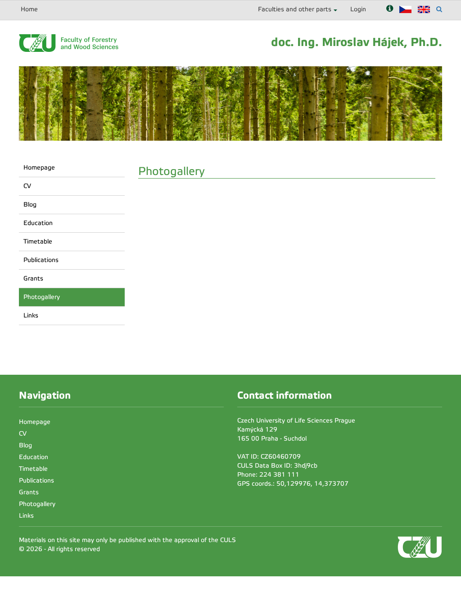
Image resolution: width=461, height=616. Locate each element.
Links (30, 315)
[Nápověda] (389, 9)
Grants (33, 278)
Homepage (39, 167)
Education (38, 223)
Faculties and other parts (294, 9)
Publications (41, 260)
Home (29, 9)
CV (27, 186)
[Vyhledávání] (439, 9)
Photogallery (41, 297)
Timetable (37, 241)
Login (358, 9)
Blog (29, 204)
